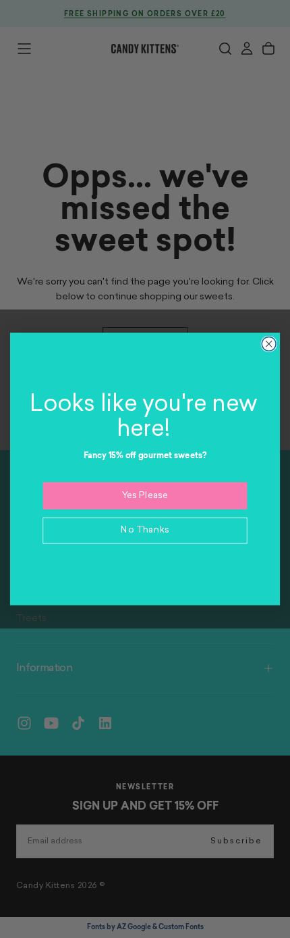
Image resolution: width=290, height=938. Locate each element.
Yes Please (145, 495)
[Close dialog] (269, 344)
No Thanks (145, 530)
